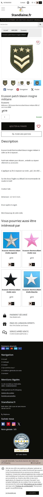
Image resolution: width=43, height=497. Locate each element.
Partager (10, 89)
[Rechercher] (40, 24)
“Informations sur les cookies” (33, 484)
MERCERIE (14, 30)
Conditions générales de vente (12, 371)
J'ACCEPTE (32, 493)
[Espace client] (28, 2)
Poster (36, 89)
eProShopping (5, 463)
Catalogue (5, 362)
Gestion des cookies (7, 393)
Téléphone (6, 414)
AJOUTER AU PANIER (18, 126)
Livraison (5, 373)
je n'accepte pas (11, 493)
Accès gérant (36, 463)
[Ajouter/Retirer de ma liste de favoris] (38, 126)
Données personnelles (8, 396)
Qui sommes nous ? (8, 368)
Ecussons (24, 30)
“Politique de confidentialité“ (24, 486)
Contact (22, 3)
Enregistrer (24, 89)
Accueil (6, 30)
